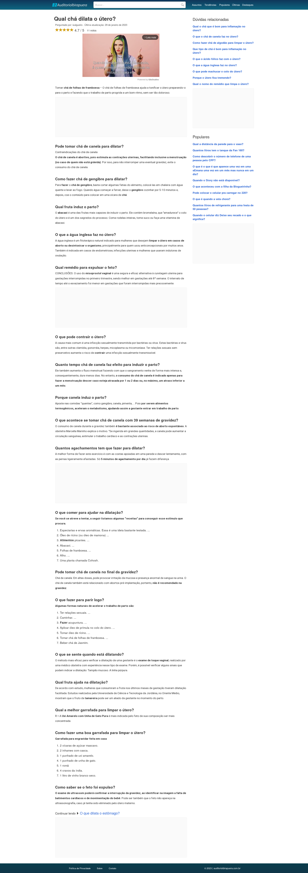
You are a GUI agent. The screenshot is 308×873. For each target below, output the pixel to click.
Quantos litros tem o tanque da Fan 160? (218, 150)
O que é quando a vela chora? (211, 199)
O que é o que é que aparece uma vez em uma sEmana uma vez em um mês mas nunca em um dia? (223, 170)
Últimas (236, 4)
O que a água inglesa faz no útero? (215, 65)
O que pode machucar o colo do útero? (217, 71)
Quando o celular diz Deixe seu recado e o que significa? (222, 217)
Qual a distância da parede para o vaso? (218, 144)
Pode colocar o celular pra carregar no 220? (220, 193)
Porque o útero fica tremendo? (212, 77)
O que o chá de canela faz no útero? (215, 36)
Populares (224, 4)
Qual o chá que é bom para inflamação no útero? (219, 28)
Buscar (182, 5)
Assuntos (196, 4)
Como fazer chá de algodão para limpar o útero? (223, 43)
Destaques (247, 4)
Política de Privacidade (79, 868)
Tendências (210, 4)
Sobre (99, 868)
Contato (112, 868)
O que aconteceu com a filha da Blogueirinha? (222, 186)
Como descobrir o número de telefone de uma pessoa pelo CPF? (222, 158)
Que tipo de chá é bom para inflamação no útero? (219, 51)
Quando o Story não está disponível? (216, 180)
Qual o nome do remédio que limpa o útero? (221, 84)
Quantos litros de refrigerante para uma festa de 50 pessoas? (223, 207)
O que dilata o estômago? (100, 812)
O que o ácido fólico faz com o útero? (216, 59)
